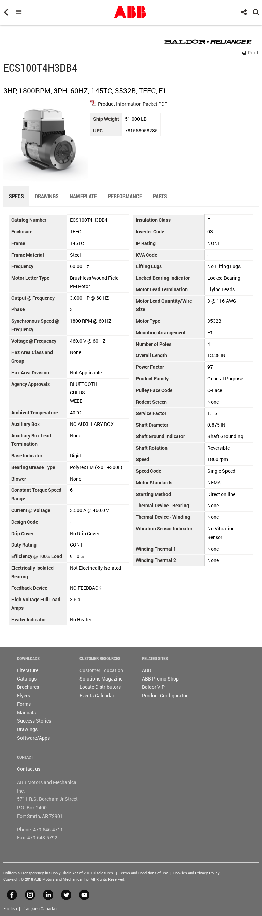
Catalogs (27, 678)
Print (252, 52)
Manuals (26, 712)
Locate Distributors (100, 687)
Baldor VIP (153, 687)
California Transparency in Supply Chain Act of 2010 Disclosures (58, 872)
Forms (24, 704)
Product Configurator (165, 695)
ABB (146, 670)
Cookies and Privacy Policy (196, 872)
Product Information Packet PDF (132, 103)
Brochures (28, 687)
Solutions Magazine (100, 678)
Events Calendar (96, 695)
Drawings (27, 729)
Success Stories (34, 720)
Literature (27, 670)
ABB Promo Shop (160, 678)
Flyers (23, 695)
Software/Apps (33, 738)
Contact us (28, 769)
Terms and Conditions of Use (143, 872)
